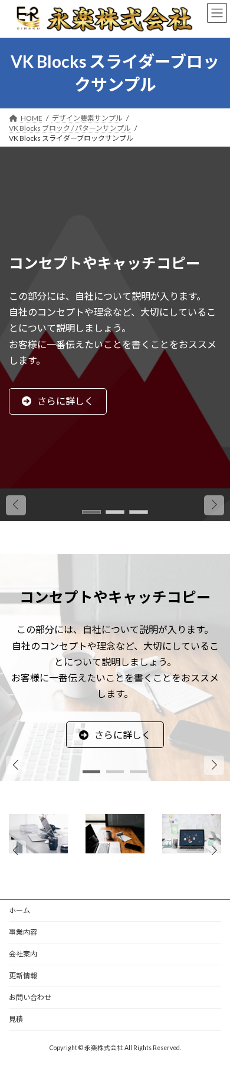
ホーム (19, 910)
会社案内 (23, 953)
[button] (120, 474)
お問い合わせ (30, 997)
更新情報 (23, 975)
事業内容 (23, 932)
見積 (16, 1019)
